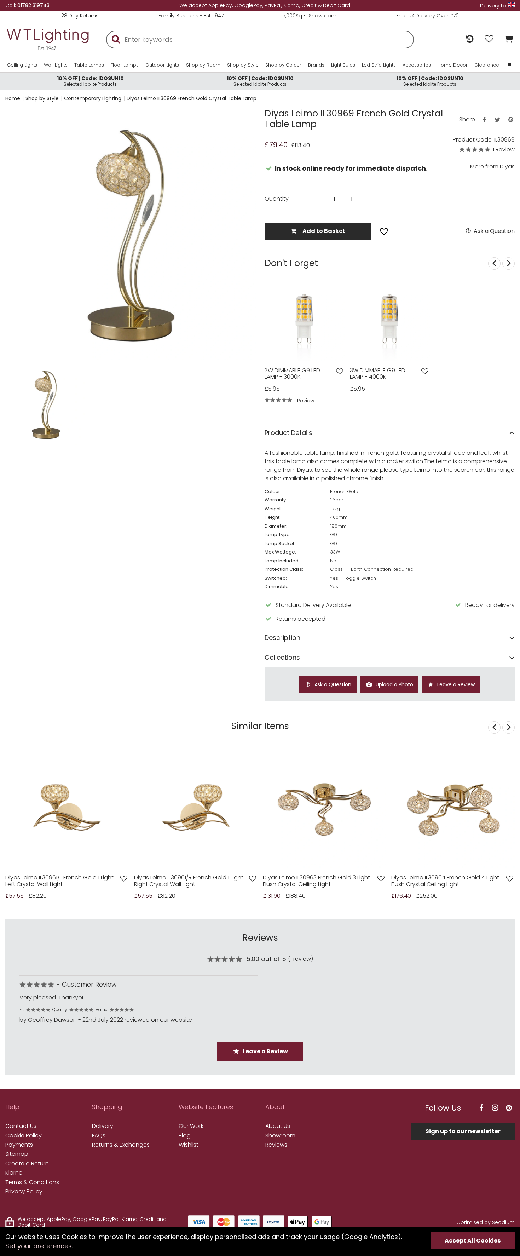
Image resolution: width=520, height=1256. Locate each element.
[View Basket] (507, 39)
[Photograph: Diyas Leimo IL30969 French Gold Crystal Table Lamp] (130, 235)
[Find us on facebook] (481, 1108)
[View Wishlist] (489, 39)
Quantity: (277, 199)
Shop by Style (243, 65)
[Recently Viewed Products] (469, 39)
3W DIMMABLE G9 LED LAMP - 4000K (377, 373)
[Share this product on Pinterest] (511, 120)
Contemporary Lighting (92, 98)
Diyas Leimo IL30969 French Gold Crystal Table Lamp (191, 98)
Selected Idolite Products (90, 81)
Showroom (280, 1135)
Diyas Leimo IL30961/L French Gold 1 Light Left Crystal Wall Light (59, 881)
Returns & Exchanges (121, 1145)
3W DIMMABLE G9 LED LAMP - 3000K (292, 373)
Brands (316, 65)
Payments (19, 1145)
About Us (277, 1126)
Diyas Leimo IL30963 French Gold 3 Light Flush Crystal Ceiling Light (316, 881)
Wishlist (188, 1145)
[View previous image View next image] (67, 807)
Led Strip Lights (379, 65)
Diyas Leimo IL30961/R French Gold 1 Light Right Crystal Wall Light (188, 881)
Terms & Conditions (32, 1182)
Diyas (507, 166)
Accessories (417, 65)
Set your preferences (38, 1245)
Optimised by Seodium (485, 1222)
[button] (19, 405)
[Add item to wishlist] (384, 232)
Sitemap (16, 1154)
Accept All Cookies (473, 1241)
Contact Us (20, 1126)
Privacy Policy (23, 1191)
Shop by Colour (283, 65)
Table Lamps (89, 65)
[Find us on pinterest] (509, 1108)
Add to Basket (323, 231)
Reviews (276, 1145)
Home (12, 98)
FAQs (98, 1135)
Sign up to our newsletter (463, 1131)
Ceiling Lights (22, 65)
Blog (185, 1135)
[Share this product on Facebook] (484, 120)
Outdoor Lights (162, 65)
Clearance (486, 65)
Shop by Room (203, 65)
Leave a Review (455, 684)
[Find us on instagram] (495, 1108)
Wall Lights (56, 65)
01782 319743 (33, 5)
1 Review (504, 150)
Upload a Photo (393, 684)
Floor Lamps (125, 65)
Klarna (14, 1173)
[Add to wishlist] (340, 371)
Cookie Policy (23, 1135)
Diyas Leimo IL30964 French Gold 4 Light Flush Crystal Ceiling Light (445, 881)
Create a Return (27, 1163)
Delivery (102, 1126)
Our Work (191, 1126)
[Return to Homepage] (47, 39)
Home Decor (453, 65)
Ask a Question (493, 231)
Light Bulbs (343, 65)
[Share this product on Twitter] (497, 120)
